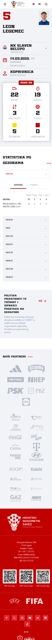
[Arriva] (36, 479)
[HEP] (36, 379)
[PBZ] (36, 390)
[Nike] (15, 368)
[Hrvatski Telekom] (36, 447)
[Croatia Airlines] (36, 427)
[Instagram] (22, 618)
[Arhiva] (46, 4)
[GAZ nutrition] (15, 498)
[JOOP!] (15, 469)
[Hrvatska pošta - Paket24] (36, 418)
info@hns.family (29, 555)
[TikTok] (27, 624)
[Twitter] (14, 618)
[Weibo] (37, 618)
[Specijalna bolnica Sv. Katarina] (36, 488)
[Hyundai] (36, 456)
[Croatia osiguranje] (15, 427)
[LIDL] (26, 401)
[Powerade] (15, 456)
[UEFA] (14, 601)
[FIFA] (34, 601)
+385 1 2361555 (27, 552)
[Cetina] (15, 447)
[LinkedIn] (45, 618)
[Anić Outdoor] (15, 479)
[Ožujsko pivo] (36, 368)
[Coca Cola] (15, 437)
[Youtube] (30, 618)
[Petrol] (15, 379)
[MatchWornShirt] (36, 498)
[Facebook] (6, 618)
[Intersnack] (36, 437)
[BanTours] (15, 488)
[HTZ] (15, 418)
